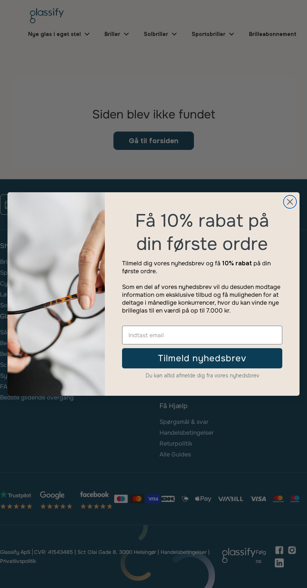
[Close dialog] (290, 201)
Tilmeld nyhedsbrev (202, 358)
